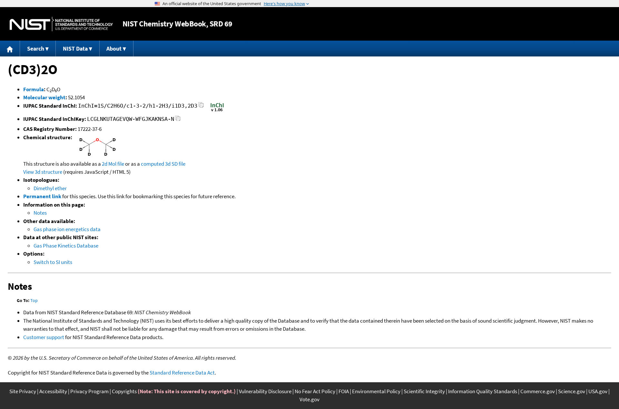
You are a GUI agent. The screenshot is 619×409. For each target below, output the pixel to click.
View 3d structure (42, 171)
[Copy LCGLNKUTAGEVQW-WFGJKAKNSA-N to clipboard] (178, 120)
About (114, 48)
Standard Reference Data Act (182, 372)
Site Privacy (22, 391)
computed (152, 163)
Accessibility (53, 391)
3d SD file (175, 163)
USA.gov (597, 391)
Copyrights (124, 391)
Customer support (43, 337)
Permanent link (42, 196)
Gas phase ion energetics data (67, 229)
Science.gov (571, 391)
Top (34, 300)
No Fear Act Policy (315, 391)
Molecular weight (44, 97)
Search (35, 48)
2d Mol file (113, 163)
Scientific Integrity (424, 391)
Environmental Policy (376, 391)
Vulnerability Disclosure (265, 391)
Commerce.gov (537, 391)
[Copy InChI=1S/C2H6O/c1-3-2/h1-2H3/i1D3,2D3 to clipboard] (201, 107)
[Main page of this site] (10, 48)
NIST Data (75, 48)
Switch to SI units (53, 262)
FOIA (344, 391)
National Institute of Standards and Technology (61, 24)
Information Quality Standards (482, 391)
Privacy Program (89, 391)
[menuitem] (10, 48)
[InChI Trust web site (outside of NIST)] (217, 110)
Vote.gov (309, 399)
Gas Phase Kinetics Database (66, 245)
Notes (40, 212)
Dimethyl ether (50, 188)
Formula (33, 89)
